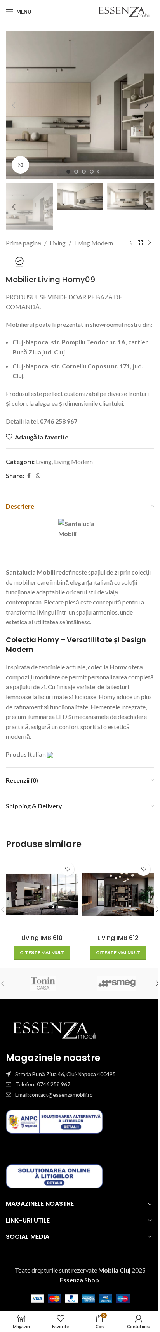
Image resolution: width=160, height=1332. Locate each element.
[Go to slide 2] (76, 172)
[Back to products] (140, 243)
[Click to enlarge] (20, 165)
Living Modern (93, 243)
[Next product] (149, 243)
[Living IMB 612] (118, 894)
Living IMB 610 (42, 937)
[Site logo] (124, 10)
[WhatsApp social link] (38, 476)
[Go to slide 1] (68, 172)
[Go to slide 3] (84, 172)
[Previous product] (131, 243)
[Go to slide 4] (92, 172)
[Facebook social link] (28, 476)
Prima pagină (23, 243)
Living (58, 243)
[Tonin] (43, 983)
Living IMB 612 (118, 937)
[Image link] (54, 1029)
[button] (13, 105)
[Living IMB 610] (42, 894)
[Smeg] (117, 983)
